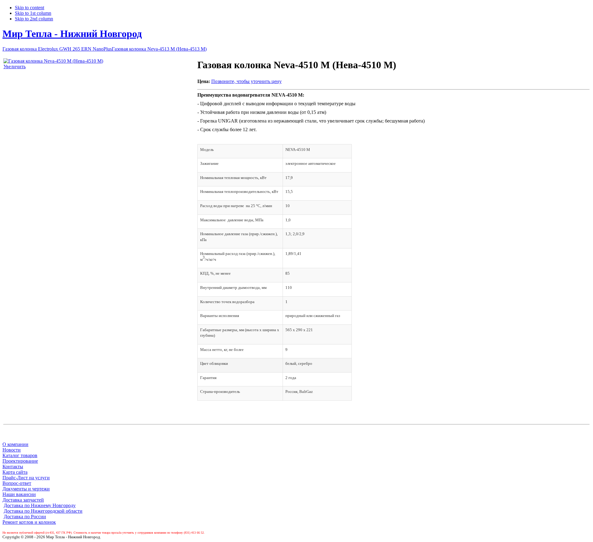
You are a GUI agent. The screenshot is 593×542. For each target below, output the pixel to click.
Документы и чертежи (26, 488)
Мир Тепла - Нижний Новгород (72, 33)
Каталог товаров (19, 455)
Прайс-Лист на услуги (26, 477)
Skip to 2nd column (34, 18)
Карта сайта (14, 472)
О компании (15, 444)
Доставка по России (25, 516)
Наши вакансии (19, 494)
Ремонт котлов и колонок (29, 522)
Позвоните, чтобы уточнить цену (246, 81)
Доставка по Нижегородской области (43, 511)
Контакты (12, 466)
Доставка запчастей (23, 499)
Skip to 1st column (33, 13)
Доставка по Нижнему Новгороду (40, 505)
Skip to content (29, 7)
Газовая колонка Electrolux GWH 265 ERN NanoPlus (57, 49)
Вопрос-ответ (16, 483)
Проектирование (20, 461)
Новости (11, 449)
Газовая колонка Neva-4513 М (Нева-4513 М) (159, 49)
